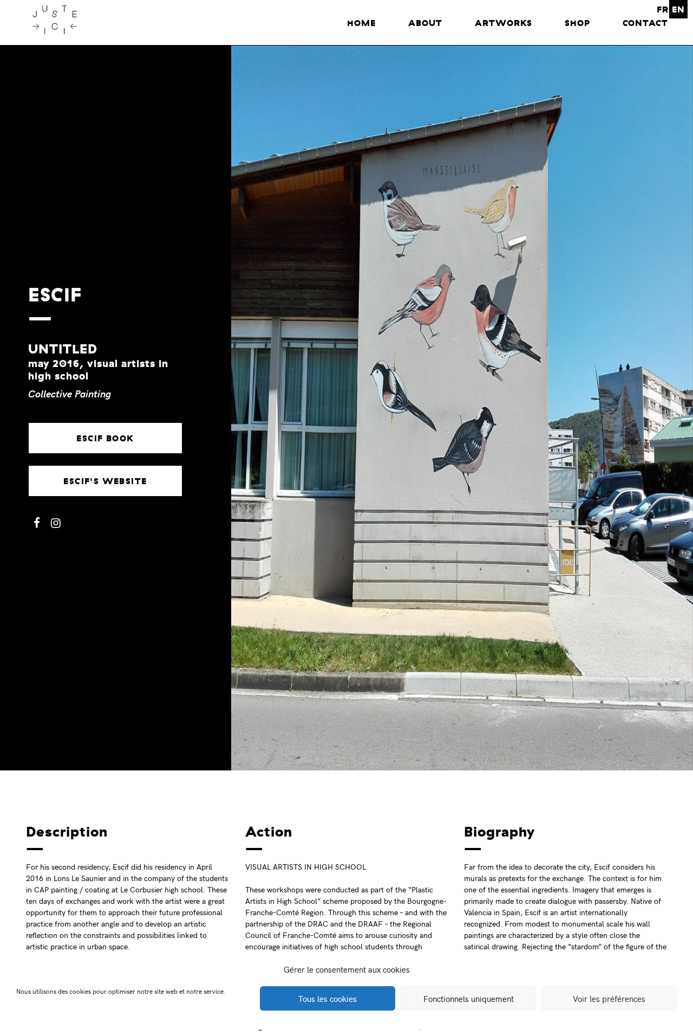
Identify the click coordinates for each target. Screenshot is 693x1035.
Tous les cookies (327, 998)
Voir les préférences (609, 998)
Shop (577, 22)
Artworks (503, 22)
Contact (645, 22)
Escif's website (105, 480)
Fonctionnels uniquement (468, 998)
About (425, 22)
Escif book (105, 438)
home (361, 22)
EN (678, 9)
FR (663, 9)
